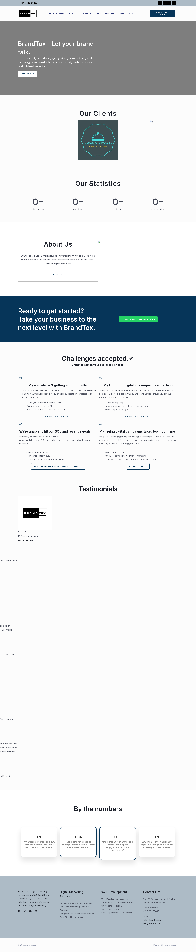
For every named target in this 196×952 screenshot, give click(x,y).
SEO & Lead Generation (61, 13)
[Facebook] (19, 911)
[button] (20, 140)
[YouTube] (30, 911)
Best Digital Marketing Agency (74, 917)
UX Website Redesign (111, 906)
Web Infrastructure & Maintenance (117, 902)
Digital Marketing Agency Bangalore (77, 903)
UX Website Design (110, 909)
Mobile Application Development (116, 913)
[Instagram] (25, 911)
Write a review (25, 540)
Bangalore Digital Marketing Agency (77, 914)
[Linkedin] (36, 911)
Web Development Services (114, 899)
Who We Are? (127, 13)
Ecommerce (85, 13)
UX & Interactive (105, 13)
